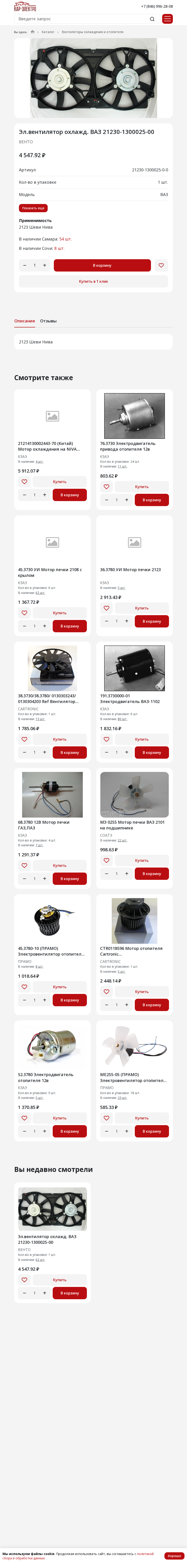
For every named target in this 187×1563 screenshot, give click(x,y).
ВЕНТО (26, 141)
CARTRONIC (28, 709)
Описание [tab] (24, 321)
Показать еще (33, 208)
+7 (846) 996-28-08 (157, 6)
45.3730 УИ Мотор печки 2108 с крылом (50, 572)
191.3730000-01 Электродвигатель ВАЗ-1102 (130, 698)
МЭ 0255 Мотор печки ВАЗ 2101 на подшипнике (132, 825)
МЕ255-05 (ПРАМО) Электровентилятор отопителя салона (133, 1077)
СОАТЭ (106, 836)
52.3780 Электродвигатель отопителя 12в (45, 1077)
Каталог (48, 32)
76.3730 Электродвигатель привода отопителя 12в (128, 446)
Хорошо (174, 1556)
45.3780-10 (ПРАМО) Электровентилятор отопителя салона (51, 951)
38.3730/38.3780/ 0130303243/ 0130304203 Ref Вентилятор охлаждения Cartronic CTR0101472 (47, 698)
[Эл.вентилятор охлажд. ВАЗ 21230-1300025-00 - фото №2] (93, 78)
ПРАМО (24, 962)
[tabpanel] (93, 342)
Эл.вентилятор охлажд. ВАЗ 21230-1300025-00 (47, 1239)
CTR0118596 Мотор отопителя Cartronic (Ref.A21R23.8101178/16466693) (131, 951)
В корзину (102, 265)
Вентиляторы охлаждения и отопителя (92, 32)
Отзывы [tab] (48, 321)
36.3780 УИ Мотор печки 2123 (130, 569)
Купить (60, 481)
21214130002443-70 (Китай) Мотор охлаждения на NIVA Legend (47, 446)
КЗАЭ (22, 457)
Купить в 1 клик (93, 281)
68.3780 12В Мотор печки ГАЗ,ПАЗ (44, 825)
